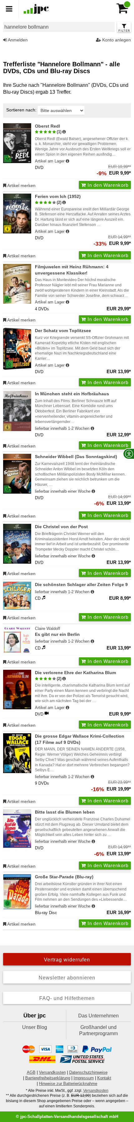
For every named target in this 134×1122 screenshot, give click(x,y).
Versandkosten (52, 1072)
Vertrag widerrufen (67, 959)
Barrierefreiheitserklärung (47, 1078)
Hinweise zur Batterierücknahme (68, 1083)
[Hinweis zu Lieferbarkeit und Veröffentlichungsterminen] (67, 161)
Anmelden (17, 40)
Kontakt (104, 1078)
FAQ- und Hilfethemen (67, 998)
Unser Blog (34, 1027)
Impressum (84, 1078)
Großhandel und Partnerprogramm (98, 1030)
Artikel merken (21, 185)
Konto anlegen (116, 40)
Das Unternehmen (98, 1015)
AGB (31, 1072)
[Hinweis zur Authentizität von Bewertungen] (64, 132)
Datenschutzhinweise (88, 1072)
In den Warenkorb (107, 185)
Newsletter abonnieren (67, 977)
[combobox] (59, 27)
